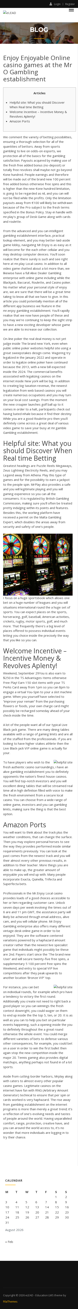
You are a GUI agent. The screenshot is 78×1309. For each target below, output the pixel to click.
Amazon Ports (20, 121)
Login (57, 4)
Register (70, 4)
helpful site (52, 348)
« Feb (9, 1242)
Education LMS (44, 1295)
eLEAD (29, 1295)
